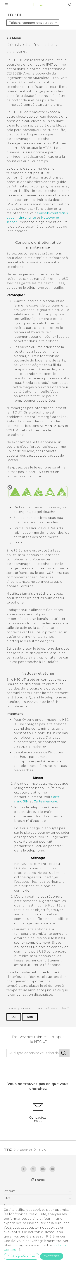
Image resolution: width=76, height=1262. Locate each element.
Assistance (25, 1149)
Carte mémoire (45, 801)
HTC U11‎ (43, 1149)
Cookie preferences (21, 1256)
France (40, 1180)
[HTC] (38, 4)
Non (30, 1016)
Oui (13, 1016)
